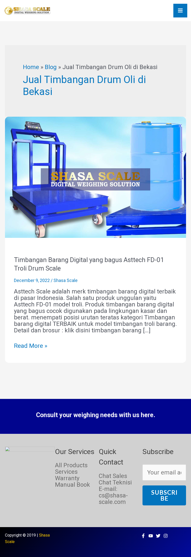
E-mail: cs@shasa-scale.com (113, 495)
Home (31, 67)
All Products (71, 465)
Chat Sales (113, 475)
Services (66, 471)
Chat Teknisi (115, 482)
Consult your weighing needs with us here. (95, 415)
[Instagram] (165, 536)
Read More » (30, 346)
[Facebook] (143, 536)
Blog (51, 67)
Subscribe (164, 495)
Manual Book (72, 484)
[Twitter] (158, 536)
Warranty (67, 478)
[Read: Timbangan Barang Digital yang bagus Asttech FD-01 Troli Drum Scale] (95, 176)
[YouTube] (150, 536)
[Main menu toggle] (180, 11)
